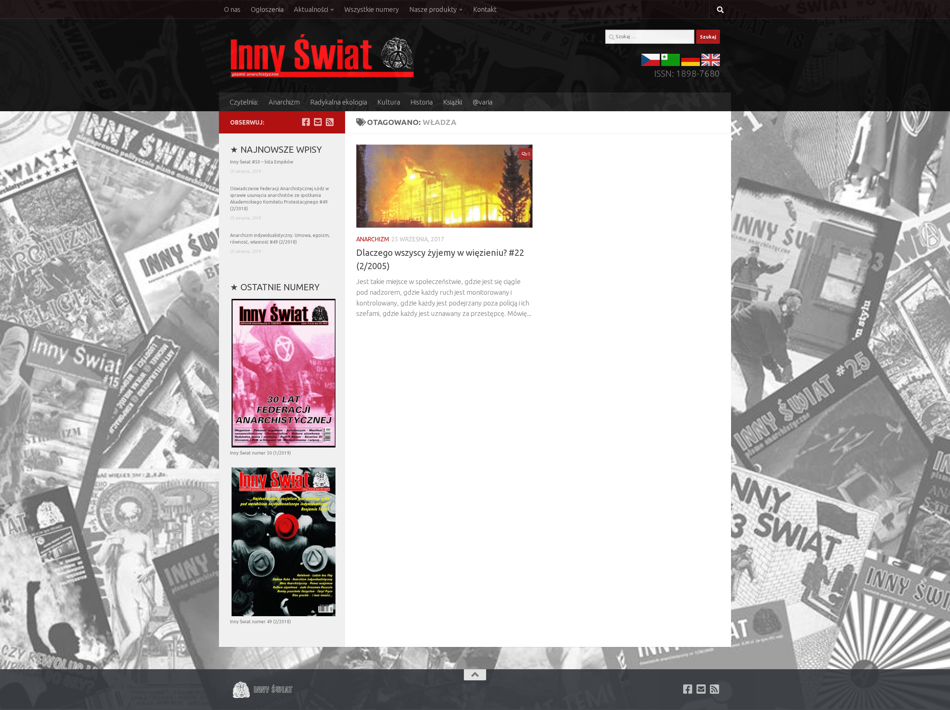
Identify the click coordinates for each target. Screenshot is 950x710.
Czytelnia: (244, 102)
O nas (232, 9)
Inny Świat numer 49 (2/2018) (260, 621)
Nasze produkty (433, 9)
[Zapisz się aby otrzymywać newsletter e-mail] (317, 122)
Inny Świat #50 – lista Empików (261, 161)
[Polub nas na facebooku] (305, 122)
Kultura (388, 102)
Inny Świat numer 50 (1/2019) (260, 452)
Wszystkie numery (371, 9)
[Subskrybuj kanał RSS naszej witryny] (329, 122)
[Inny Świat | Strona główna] (322, 55)
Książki (452, 102)
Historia (421, 102)
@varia (482, 102)
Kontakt (485, 9)
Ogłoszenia (267, 9)
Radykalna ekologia (338, 102)
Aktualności (311, 9)
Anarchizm (284, 102)
